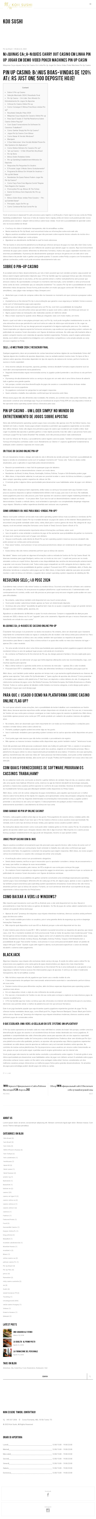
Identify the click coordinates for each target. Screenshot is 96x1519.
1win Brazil (7, 1142)
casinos (6, 1212)
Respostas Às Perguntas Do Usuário (21, 166)
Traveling (6, 1297)
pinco (5, 1274)
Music (5, 1254)
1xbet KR (6, 1165)
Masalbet (6, 1239)
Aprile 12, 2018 (18, 1345)
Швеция (6, 1316)
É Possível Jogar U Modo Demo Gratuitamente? (26, 168)
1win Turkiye (7, 1154)
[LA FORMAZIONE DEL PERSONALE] (7, 1352)
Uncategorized (8, 1301)
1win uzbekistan (9, 1157)
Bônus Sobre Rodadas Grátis (18, 157)
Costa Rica (18, 1368)
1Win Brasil (7, 1138)
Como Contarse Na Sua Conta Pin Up (22, 207)
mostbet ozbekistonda (11, 1243)
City (12, 1368)
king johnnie (7, 1235)
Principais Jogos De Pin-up (17, 204)
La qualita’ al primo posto (24, 1341)
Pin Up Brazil (7, 49)
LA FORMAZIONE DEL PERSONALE (25, 1351)
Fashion (6, 1215)
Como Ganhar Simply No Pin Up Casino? (23, 130)
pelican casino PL (9, 1262)
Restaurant (40, 1368)
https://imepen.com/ (43, 291)
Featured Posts (8, 1219)
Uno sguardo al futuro (22, 1332)
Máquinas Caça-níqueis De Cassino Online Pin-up (26, 116)
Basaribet (6, 1185)
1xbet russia (7, 1169)
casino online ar (9, 1204)
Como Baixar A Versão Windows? (20, 136)
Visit (45, 1368)
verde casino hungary (11, 1304)
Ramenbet (7, 1277)
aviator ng (7, 1177)
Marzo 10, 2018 (18, 1335)
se (4, 1285)
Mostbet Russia (9, 1246)
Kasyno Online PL (9, 1231)
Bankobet (6, 1181)
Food (5, 1223)
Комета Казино (9, 1312)
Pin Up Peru (7, 1270)
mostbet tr (7, 1250)
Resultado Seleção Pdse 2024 (19, 113)
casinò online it (8, 1208)
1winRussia (7, 1161)
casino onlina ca (9, 1200)
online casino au (9, 1258)
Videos (5, 1308)
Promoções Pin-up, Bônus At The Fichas (23, 189)
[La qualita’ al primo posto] (7, 1343)
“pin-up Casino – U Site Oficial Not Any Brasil (24, 151)
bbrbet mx (7, 1188)
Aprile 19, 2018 (18, 1355)
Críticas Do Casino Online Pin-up (20, 104)
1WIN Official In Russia (11, 1150)
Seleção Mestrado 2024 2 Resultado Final (23, 95)
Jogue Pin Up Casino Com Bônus (20, 133)
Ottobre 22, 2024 (20, 49)
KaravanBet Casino (10, 1227)
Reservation (31, 1368)
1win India (7, 1146)
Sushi (5, 1289)
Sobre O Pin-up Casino (16, 92)
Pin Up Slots (12, 154)
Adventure (6, 1368)
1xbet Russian (8, 1173)
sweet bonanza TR (10, 1293)
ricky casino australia (11, 1281)
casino (5, 1192)
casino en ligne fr (9, 1196)
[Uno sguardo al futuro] (7, 1333)
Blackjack (11, 139)
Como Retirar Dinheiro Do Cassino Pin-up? (24, 148)
